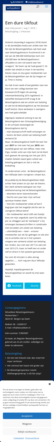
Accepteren (27, 415)
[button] (49, 384)
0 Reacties (25, 31)
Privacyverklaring (32, 438)
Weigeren (27, 423)
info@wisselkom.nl (21, 327)
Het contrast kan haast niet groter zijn (25, 365)
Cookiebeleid (19, 438)
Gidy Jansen (16, 28)
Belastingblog (11, 31)
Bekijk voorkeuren (27, 431)
